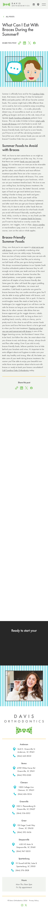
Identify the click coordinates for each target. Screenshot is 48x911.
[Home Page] (16, 4)
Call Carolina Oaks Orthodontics (15, 370)
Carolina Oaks (38, 94)
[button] (38, 4)
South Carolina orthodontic (20, 118)
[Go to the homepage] (24, 724)
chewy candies (39, 224)
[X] (25, 905)
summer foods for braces (31, 218)
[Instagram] (22, 905)
